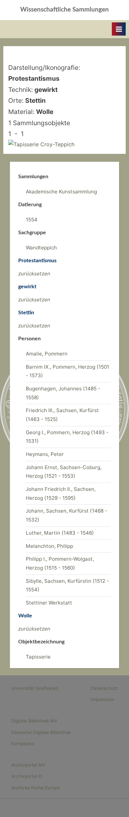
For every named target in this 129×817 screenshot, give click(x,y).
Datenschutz (104, 688)
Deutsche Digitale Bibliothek (41, 732)
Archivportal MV (28, 765)
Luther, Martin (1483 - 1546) (60, 533)
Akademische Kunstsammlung (61, 191)
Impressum (102, 699)
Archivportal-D (26, 776)
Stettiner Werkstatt (49, 603)
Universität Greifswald (34, 688)
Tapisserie (38, 657)
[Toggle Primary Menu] (119, 29)
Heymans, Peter (45, 454)
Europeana (22, 743)
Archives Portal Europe (35, 787)
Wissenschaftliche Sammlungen (64, 10)
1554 (31, 219)
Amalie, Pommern (46, 354)
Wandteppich (41, 247)
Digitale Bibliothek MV (34, 720)
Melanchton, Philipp (49, 546)
